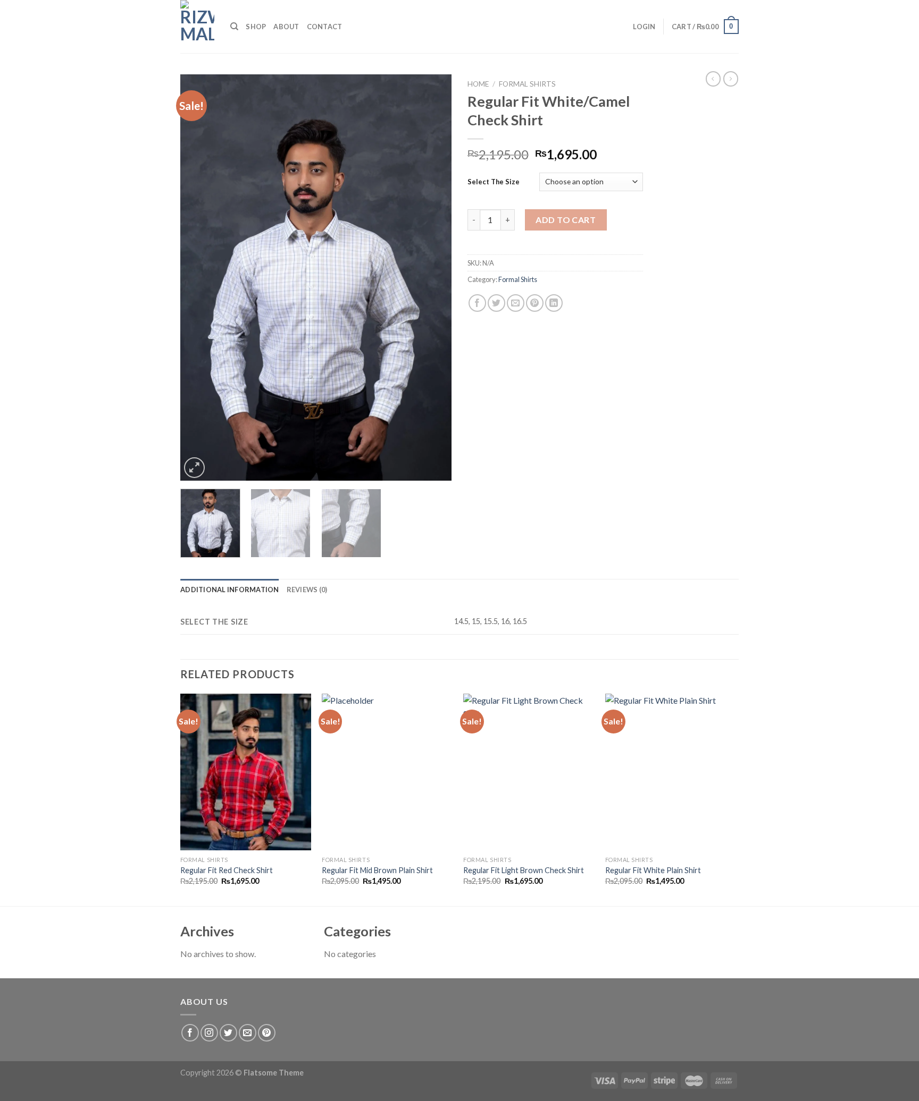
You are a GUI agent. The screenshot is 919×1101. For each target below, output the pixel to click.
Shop (256, 26)
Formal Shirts (527, 84)
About (286, 26)
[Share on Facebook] (477, 303)
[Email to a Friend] (515, 303)
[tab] (229, 589)
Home (478, 84)
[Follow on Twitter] (228, 1033)
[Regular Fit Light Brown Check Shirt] (529, 772)
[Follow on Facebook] (190, 1033)
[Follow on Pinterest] (266, 1033)
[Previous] (198, 277)
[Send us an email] (247, 1033)
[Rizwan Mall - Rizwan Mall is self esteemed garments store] (197, 26)
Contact (324, 26)
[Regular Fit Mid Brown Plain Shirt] (387, 772)
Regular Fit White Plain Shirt (653, 870)
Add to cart (566, 220)
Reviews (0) (307, 589)
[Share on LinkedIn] (554, 303)
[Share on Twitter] (496, 303)
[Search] (234, 26)
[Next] (432, 277)
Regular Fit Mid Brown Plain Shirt (377, 870)
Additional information (229, 589)
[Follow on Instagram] (209, 1033)
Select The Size (493, 181)
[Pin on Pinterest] (535, 303)
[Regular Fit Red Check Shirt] (246, 772)
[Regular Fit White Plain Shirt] (671, 772)
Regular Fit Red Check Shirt (226, 870)
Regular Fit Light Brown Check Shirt (523, 870)
